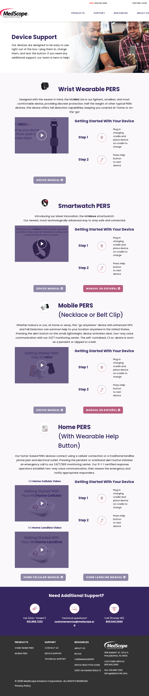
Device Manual (48, 180)
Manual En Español (101, 288)
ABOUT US (79, 648)
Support (99, 13)
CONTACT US (51, 647)
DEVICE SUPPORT (53, 653)
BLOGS (77, 653)
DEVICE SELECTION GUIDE (87, 664)
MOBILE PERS (21, 653)
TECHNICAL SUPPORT (55, 659)
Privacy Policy (23, 685)
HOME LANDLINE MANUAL (104, 577)
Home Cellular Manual (42, 577)
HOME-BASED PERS (24, 647)
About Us (143, 13)
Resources (121, 13)
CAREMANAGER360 (84, 659)
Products (78, 13)
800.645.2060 (101, 3)
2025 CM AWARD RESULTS (87, 670)
